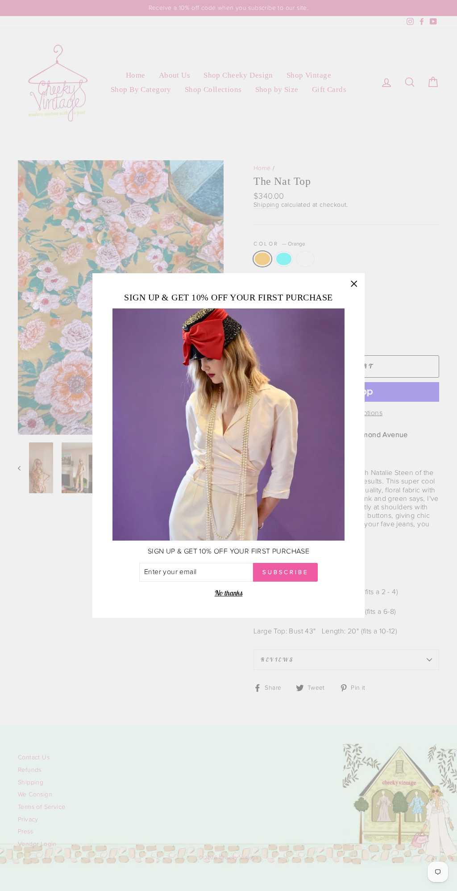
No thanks (229, 592)
